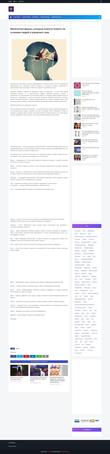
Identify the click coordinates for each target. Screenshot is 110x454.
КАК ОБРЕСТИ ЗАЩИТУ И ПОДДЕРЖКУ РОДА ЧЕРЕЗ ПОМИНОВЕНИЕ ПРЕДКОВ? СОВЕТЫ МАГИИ (57, 380)
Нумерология (85, 276)
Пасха (80, 279)
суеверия (88, 344)
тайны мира (78, 347)
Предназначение (86, 282)
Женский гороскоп (88, 248)
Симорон (77, 293)
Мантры (77, 270)
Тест (80, 296)
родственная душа (85, 336)
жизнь (86, 316)
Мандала (94, 268)
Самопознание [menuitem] (56, 17)
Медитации (84, 270)
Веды (89, 233)
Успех (91, 296)
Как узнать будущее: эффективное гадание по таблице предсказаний (90, 92)
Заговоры (77, 250)
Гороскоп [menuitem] (17, 17)
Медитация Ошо (93, 270)
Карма (88, 256)
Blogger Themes (64, 451)
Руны (76, 290)
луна (94, 322)
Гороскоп (77, 242)
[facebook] (100, 1)
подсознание (78, 330)
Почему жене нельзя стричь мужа (90, 147)
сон (83, 344)
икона (87, 319)
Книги (94, 256)
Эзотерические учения (80, 307)
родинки (77, 336)
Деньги (94, 242)
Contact (21, 1)
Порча (94, 279)
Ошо (76, 279)
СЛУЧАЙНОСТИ (84, 290)
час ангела (82, 350)
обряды (82, 327)
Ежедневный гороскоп (80, 245)
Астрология (78, 231)
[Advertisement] (39, 130)
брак (95, 310)
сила (81, 341)
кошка (88, 322)
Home (10, 1)
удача (76, 350)
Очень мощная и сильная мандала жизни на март (91, 84)
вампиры (77, 313)
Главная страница (14, 25)
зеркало (77, 319)
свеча (95, 339)
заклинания (93, 316)
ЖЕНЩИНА (91, 245)
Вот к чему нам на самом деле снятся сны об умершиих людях (90, 140)
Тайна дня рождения (93, 293)
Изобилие (91, 250)
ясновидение (78, 353)
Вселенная (77, 239)
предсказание (93, 330)
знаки (82, 319)
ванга (83, 313)
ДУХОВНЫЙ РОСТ (86, 242)
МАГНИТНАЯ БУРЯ (79, 265)
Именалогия (78, 253)
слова (85, 341)
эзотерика (90, 350)
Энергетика (78, 310)
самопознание (88, 339)
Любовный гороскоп (86, 262)
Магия (21, 25)
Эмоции (90, 307)
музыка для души (79, 324)
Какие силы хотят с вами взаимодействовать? (16, 378)
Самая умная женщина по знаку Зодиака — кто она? (90, 124)
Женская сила (78, 248)
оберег (76, 327)
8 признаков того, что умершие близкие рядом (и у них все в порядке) (90, 156)
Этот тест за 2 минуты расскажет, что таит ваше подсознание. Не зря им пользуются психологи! (91, 116)
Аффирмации (91, 231)
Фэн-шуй (90, 299)
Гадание (85, 239)
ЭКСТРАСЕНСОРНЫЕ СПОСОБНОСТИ (84, 304)
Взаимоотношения (79, 236)
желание (93, 313)
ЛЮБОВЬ (77, 262)
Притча (89, 285)
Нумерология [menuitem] (44, 17)
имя (92, 319)
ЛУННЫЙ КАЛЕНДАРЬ (86, 259)
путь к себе (94, 333)
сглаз (76, 341)
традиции (92, 347)
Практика (77, 282)
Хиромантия (78, 302)
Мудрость (84, 273)
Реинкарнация (78, 287)
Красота (77, 259)
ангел (90, 310)
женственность (78, 316)
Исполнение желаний (88, 253)
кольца (83, 322)
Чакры (84, 302)
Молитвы (77, 273)
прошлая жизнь (85, 333)
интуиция (77, 322)
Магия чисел (87, 268)
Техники (86, 296)
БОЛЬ (76, 233)
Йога (84, 256)
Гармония (91, 239)
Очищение (93, 276)
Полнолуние (88, 279)
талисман (85, 347)
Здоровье (84, 250)
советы (91, 341)
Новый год (77, 276)
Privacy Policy (12, 446)
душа (88, 313)
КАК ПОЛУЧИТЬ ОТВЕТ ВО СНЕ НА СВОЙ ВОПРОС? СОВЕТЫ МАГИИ (38, 379)
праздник (86, 330)
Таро (76, 296)
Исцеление (77, 256)
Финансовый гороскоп (80, 299)
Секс (91, 290)
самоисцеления (79, 339)
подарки (89, 327)
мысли (87, 324)
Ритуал (94, 287)
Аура (84, 231)
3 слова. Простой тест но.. (88, 99)
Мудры (90, 273)
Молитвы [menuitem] (35, 17)
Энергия (85, 310)
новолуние (93, 324)
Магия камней (78, 268)
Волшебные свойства (91, 236)
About (15, 1)
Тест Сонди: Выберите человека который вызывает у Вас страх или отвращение (91, 132)
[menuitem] (11, 17)
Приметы (94, 282)
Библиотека (83, 233)
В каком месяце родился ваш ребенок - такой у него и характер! (90, 108)
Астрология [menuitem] (26, 17)
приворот (77, 333)
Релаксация (87, 287)
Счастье (84, 293)
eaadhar (49, 451)
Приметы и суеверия (80, 285)
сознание (77, 344)
